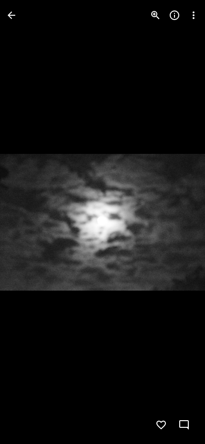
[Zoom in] (155, 15)
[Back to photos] (11, 15)
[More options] (193, 15)
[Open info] (174, 15)
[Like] (161, 425)
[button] (26, 222)
